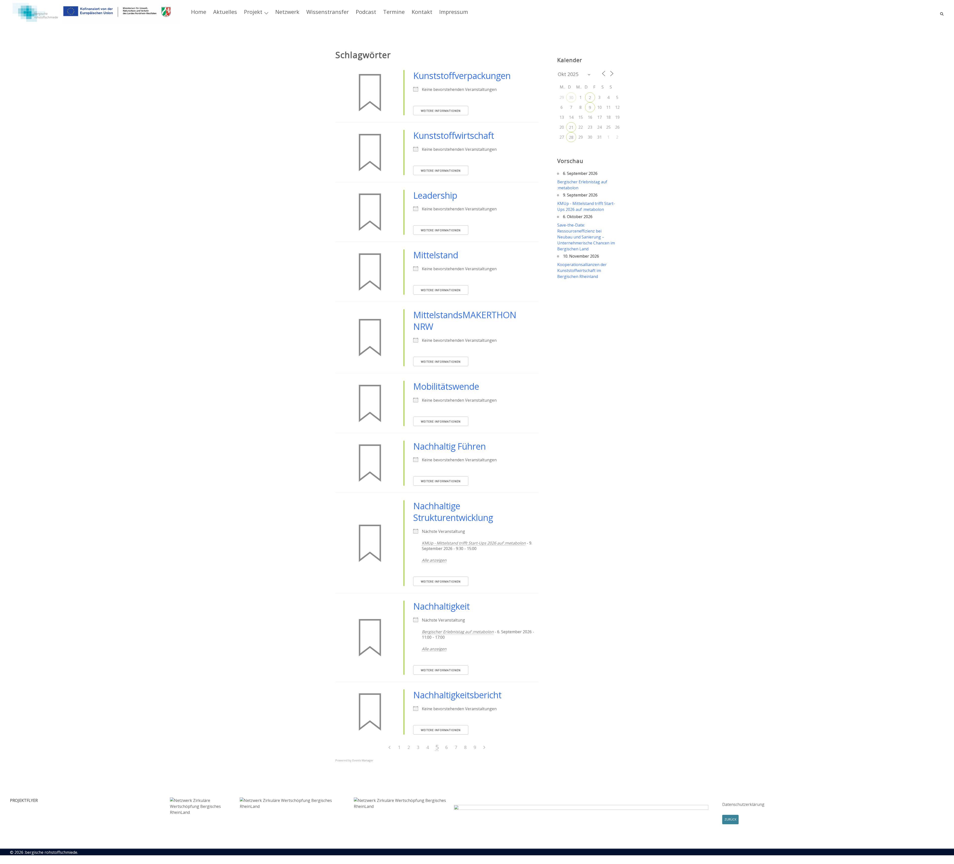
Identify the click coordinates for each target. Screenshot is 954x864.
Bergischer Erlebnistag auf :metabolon (458, 631)
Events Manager (362, 760)
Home (198, 11)
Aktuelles (225, 11)
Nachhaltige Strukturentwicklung (453, 512)
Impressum (453, 11)
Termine (394, 11)
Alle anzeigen (434, 560)
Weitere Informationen (441, 111)
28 (571, 137)
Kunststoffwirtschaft (453, 135)
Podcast (366, 11)
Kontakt (422, 11)
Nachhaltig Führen (449, 446)
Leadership (435, 195)
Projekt (253, 11)
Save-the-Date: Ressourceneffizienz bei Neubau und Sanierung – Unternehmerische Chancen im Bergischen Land (586, 237)
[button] (942, 12)
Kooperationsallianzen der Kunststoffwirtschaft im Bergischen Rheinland (582, 270)
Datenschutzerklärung (743, 804)
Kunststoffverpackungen (462, 76)
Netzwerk (287, 11)
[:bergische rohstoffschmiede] (95, 11)
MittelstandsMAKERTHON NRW (464, 321)
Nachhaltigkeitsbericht (457, 695)
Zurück (730, 819)
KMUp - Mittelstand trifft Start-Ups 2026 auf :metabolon (474, 543)
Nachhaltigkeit (441, 606)
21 (571, 127)
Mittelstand (435, 255)
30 (571, 97)
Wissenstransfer (327, 11)
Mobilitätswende (446, 386)
